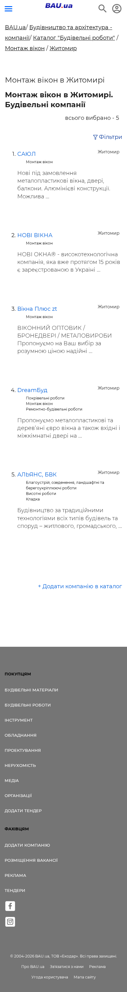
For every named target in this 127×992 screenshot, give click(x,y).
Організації (18, 795)
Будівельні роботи (28, 704)
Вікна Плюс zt (37, 309)
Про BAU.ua (32, 966)
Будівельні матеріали (31, 689)
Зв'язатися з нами (67, 966)
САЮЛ (26, 154)
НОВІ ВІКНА (34, 235)
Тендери (15, 890)
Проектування (23, 750)
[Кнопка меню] (8, 8)
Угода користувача (49, 977)
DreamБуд (32, 390)
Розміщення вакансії (31, 860)
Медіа (12, 780)
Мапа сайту (85, 977)
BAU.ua (15, 27)
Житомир (63, 48)
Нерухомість (20, 765)
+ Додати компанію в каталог (80, 586)
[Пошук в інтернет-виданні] (102, 8)
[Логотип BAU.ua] (58, 5)
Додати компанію (27, 845)
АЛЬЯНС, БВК (37, 474)
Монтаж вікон (25, 48)
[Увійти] (116, 8)
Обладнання (21, 735)
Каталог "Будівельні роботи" (74, 37)
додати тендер (23, 810)
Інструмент (19, 720)
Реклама (15, 875)
